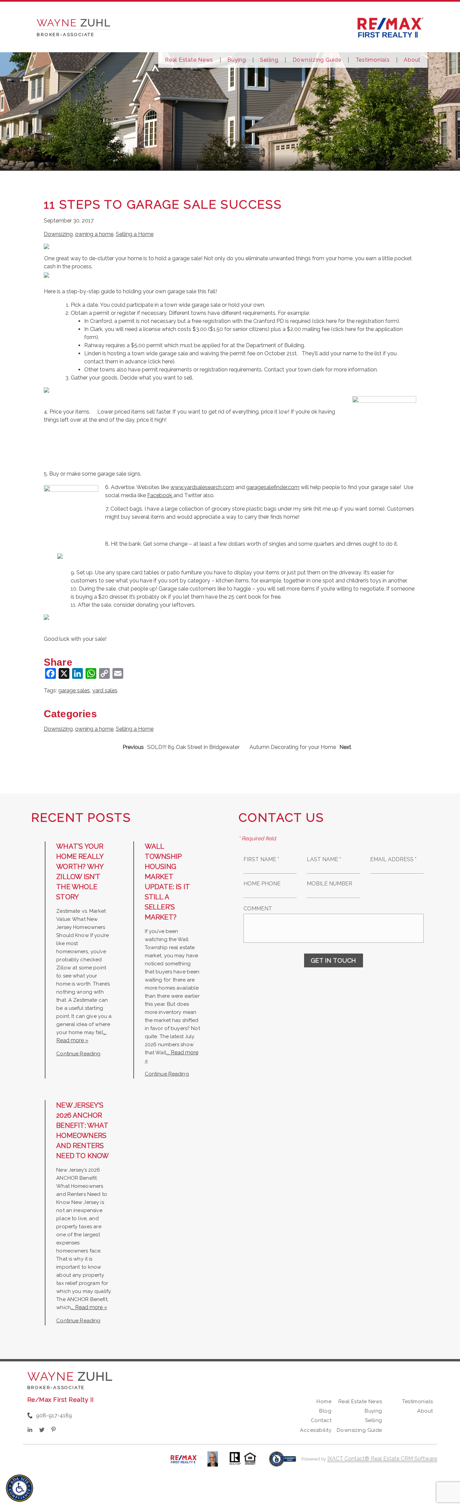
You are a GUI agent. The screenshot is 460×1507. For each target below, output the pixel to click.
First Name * (261, 859)
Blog (325, 1411)
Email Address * (393, 859)
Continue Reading (78, 1054)
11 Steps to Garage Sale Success (163, 204)
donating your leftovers (165, 605)
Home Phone (262, 883)
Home (324, 1401)
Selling (269, 60)
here (332, 321)
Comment (257, 908)
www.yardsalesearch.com (202, 487)
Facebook (160, 495)
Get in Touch (333, 960)
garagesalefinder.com (272, 487)
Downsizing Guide (317, 60)
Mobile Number (329, 883)
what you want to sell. (167, 377)
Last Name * (324, 859)
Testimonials (373, 60)
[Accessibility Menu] (19, 1488)
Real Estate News (189, 60)
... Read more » (89, 1307)
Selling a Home (135, 234)
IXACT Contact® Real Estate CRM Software (382, 1458)
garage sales (74, 690)
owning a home (94, 234)
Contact (321, 1420)
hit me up (326, 509)
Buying (236, 60)
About (412, 60)
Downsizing (58, 234)
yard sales (105, 690)
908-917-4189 (54, 1415)
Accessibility (315, 1430)
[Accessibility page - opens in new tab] (283, 1462)
